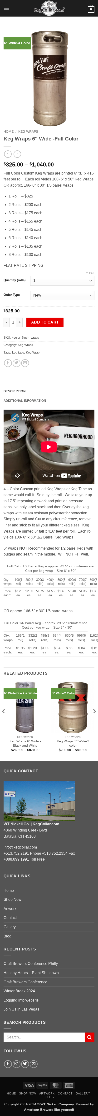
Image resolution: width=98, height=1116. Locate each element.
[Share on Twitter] (16, 363)
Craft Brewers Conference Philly (31, 964)
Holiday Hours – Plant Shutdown (31, 973)
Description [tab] (14, 391)
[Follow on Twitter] (25, 1064)
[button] (6, 8)
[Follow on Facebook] (8, 1064)
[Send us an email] (34, 1064)
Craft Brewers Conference (25, 982)
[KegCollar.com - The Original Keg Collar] (49, 8)
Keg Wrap (32, 352)
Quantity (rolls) (14, 280)
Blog (7, 936)
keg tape (18, 352)
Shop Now (12, 899)
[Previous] (4, 720)
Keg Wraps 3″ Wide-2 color (73, 743)
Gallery (10, 927)
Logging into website (21, 1000)
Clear (90, 273)
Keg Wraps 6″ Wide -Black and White (25, 743)
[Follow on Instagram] (16, 1064)
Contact (10, 918)
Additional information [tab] (25, 401)
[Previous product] (17, 154)
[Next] (94, 720)
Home (9, 131)
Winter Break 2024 (19, 991)
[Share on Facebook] (8, 363)
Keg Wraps (28, 131)
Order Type (12, 295)
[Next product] (7, 154)
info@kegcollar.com (20, 847)
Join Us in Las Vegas (21, 1009)
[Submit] (89, 1037)
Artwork (10, 909)
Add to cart (45, 322)
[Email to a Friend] (25, 363)
